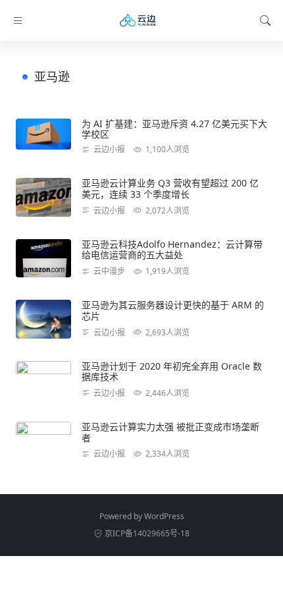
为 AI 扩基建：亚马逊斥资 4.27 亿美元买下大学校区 (174, 129)
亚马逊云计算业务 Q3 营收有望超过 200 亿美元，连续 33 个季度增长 (170, 188)
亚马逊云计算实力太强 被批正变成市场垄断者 (170, 432)
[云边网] (141, 20)
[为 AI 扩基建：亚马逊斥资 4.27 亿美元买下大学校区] (43, 134)
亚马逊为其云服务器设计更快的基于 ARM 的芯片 (173, 310)
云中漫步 (109, 271)
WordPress (164, 516)
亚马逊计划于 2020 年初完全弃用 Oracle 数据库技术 (172, 371)
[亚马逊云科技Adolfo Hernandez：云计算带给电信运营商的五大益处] (43, 258)
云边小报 (109, 149)
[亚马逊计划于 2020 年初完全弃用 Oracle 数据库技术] (43, 380)
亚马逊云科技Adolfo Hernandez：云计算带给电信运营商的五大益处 (172, 250)
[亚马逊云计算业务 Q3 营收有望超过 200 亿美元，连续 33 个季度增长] (43, 197)
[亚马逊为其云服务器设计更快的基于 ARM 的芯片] (43, 319)
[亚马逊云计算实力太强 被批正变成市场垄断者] (43, 441)
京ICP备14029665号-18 (147, 533)
